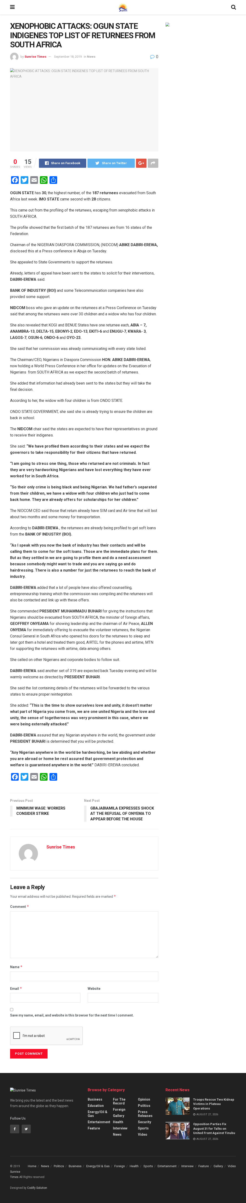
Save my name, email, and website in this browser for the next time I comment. (72, 1015)
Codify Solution (37, 1188)
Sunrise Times (35, 56)
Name (16, 967)
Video (142, 1134)
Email (16, 988)
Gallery (118, 1116)
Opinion (144, 1099)
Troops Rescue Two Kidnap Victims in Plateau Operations (213, 1104)
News (91, 56)
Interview (120, 1128)
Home (32, 1166)
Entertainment (99, 1122)
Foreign (119, 1109)
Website (94, 989)
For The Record (119, 1101)
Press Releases (145, 1114)
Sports (143, 1128)
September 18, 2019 (68, 56)
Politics (144, 1106)
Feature (94, 1128)
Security (144, 1122)
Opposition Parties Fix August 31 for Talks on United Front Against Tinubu (214, 1128)
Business (95, 1099)
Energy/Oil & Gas (97, 1114)
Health (118, 1122)
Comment (19, 906)
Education (96, 1106)
